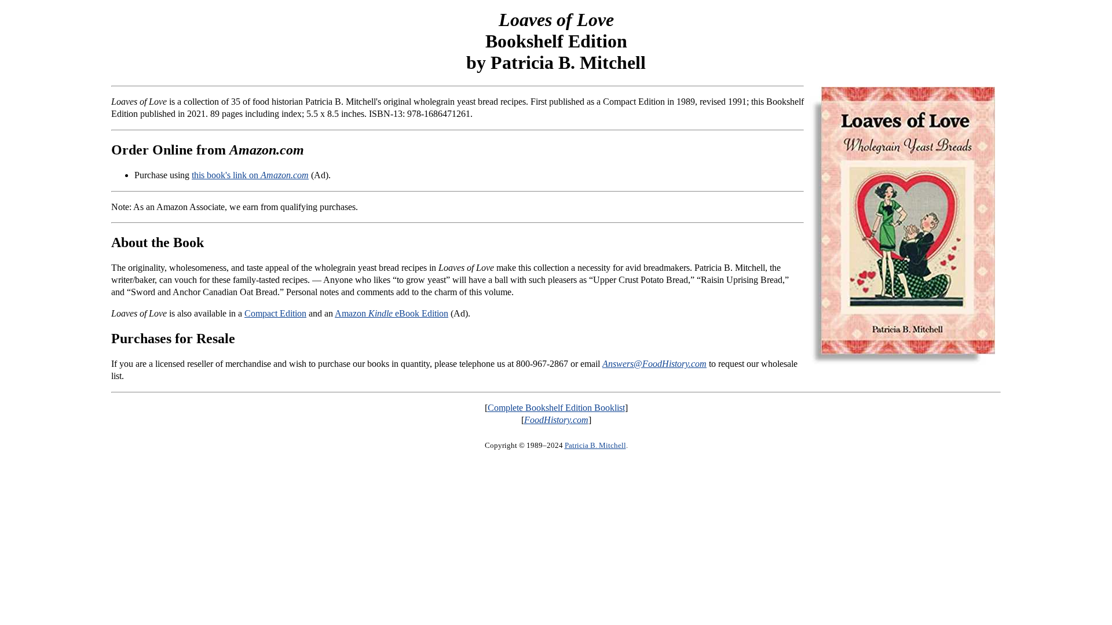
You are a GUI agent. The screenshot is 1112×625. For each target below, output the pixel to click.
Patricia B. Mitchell (595, 445)
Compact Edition (275, 313)
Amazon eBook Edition (391, 313)
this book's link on (250, 175)
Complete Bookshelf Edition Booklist (556, 408)
